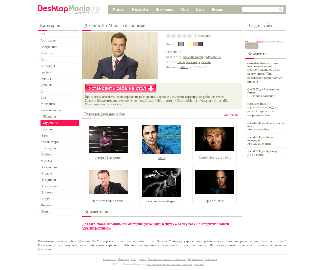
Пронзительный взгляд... (109, 201)
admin (184, 67)
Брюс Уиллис (214, 201)
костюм (191, 62)
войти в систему (164, 224)
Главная (119, 9)
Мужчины (213, 57)
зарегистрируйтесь (96, 228)
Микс (185, 9)
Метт (162, 158)
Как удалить (138, 259)
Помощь (217, 9)
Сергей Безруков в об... (214, 157)
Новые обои (140, 9)
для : (264, 73)
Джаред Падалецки (108, 158)
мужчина (204, 62)
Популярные (164, 9)
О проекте (109, 259)
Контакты (211, 259)
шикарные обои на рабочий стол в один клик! (175, 264)
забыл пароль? (273, 41)
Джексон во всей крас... (161, 201)
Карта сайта (195, 259)
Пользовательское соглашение (103, 104)
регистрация (254, 41)
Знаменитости (193, 57)
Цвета (200, 9)
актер (181, 62)
